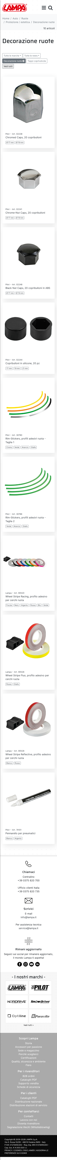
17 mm (9, 368)
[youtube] (31, 965)
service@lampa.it (28, 928)
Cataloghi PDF (28, 1079)
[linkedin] (37, 965)
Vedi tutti (8, 66)
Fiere (28, 1065)
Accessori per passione (28, 1046)
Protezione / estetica (18, 22)
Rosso (33, 605)
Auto (15, 18)
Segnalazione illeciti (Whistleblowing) (28, 1127)
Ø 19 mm (19, 142)
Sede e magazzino (28, 1050)
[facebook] (19, 965)
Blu (39, 605)
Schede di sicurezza (28, 1087)
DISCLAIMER (29, 1150)
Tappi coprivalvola (37, 61)
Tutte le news (31, 55)
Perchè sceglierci (28, 1054)
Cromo (9, 447)
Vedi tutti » (29, 1025)
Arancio (25, 447)
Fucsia (9, 605)
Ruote (24, 18)
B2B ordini (29, 1076)
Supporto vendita (28, 1083)
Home (5, 18)
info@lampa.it (28, 917)
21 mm (25, 368)
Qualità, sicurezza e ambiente (28, 1061)
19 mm (17, 368)
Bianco (9, 763)
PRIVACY (8, 1150)
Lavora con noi (28, 1119)
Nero (16, 605)
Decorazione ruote (13, 61)
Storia (28, 1043)
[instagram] (25, 965)
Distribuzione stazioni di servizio (28, 1105)
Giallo (33, 447)
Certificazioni (28, 1057)
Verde (16, 447)
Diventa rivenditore (28, 1123)
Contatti (28, 1116)
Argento (24, 605)
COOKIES (18, 1150)
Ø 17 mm (10, 142)
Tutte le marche (11, 55)
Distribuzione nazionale (28, 1101)
